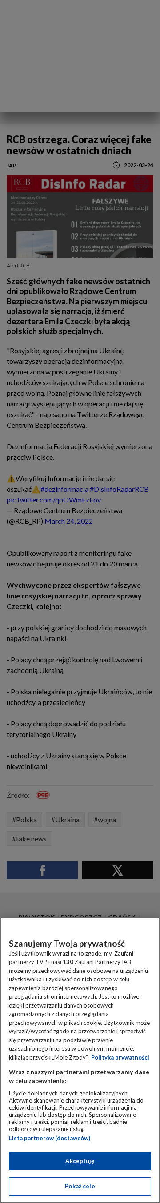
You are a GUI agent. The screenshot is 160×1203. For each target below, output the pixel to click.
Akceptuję (79, 1160)
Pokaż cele (80, 1186)
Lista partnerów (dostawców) (49, 1138)
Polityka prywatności (120, 1057)
